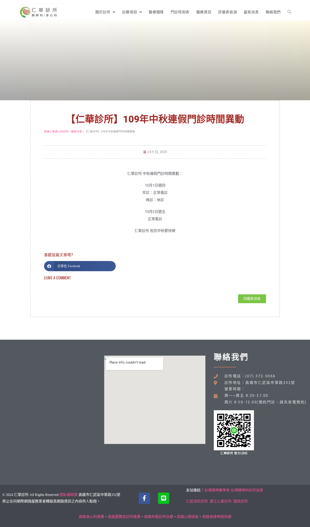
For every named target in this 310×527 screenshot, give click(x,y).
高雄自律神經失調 (216, 517)
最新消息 (76, 131)
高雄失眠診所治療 (158, 517)
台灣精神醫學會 (217, 490)
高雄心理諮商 (188, 517)
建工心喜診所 (220, 501)
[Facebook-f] (144, 498)
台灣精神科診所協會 (247, 490)
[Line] (163, 498)
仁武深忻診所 (197, 501)
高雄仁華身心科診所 (56, 131)
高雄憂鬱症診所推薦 (124, 517)
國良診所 (240, 501)
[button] (80, 266)
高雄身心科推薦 (91, 517)
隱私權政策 (68, 495)
